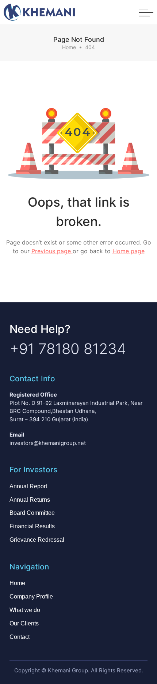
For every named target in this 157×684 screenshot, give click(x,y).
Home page (128, 251)
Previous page (52, 251)
